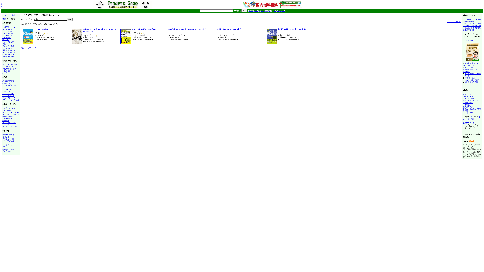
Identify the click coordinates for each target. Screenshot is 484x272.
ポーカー (5, 73)
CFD (11, 67)
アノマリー (6, 46)
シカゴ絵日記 (468, 113)
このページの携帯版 (9, 15)
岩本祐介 (5, 83)
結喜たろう (13, 85)
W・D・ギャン (7, 89)
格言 (13, 56)
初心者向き (10, 135)
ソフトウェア (7, 114)
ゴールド (12, 69)
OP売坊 (12, 83)
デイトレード (14, 27)
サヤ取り (5, 52)
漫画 (4, 121)
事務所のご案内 (8, 149)
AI (12, 31)
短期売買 (5, 27)
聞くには (6, 124)
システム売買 (7, 29)
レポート (16, 114)
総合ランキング (468, 94)
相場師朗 (5, 81)
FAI (14, 50)
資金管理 (12, 52)
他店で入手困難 (8, 139)
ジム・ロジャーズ (9, 98)
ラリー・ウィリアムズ (10, 100)
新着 (4, 19)
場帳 (7, 121)
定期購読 (9, 116)
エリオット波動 (8, 33)
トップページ (7, 145)
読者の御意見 (468, 103)
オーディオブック (9, 123)
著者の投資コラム (469, 109)
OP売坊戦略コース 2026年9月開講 (470, 64)
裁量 (12, 46)
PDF (471, 117)
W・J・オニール (8, 96)
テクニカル (6, 31)
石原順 (11, 81)
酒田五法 (5, 40)
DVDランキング (469, 96)
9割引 (15, 127)
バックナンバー (468, 40)
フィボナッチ (7, 36)
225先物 (14, 65)
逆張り (4, 44)
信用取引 (5, 137)
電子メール (6, 147)
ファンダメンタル (9, 48)
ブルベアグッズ (8, 141)
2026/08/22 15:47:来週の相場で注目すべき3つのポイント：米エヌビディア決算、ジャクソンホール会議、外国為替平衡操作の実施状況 (472, 25)
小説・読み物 (7, 119)
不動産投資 (6, 71)
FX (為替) (5, 67)
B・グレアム (7, 92)
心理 (4, 54)
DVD (11, 108)
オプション (6, 65)
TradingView (6, 110)
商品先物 (5, 69)
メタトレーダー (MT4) (10, 112)
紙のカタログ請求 (471, 118)
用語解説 (466, 105)
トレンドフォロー (9, 42)
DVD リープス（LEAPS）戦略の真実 (471, 79)
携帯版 (1, 4)
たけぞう (5, 85)
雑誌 (4, 116)
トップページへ (32, 48)
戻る (22, 48)
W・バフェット (8, 87)
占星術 (8, 56)
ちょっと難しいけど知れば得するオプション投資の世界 (472, 69)
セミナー (5, 108)
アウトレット (7, 127)
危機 (4, 56)
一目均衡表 (6, 38)
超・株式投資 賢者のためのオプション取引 (472, 75)
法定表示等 (6, 151)
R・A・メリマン (8, 94)
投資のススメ (468, 107)
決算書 (10, 50)
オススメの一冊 (468, 98)
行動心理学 (10, 54)
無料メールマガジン (470, 100)
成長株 (4, 50)
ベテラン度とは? (454, 22)
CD (14, 108)
